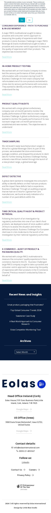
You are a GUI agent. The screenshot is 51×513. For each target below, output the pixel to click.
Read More (7, 57)
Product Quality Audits (15, 103)
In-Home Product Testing (16, 66)
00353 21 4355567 (27, 451)
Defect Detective (11, 176)
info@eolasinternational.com (27, 447)
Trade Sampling (11, 141)
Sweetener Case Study (25, 316)
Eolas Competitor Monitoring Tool (25, 329)
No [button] (29, 20)
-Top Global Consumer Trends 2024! (25, 310)
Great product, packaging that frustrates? (25, 304)
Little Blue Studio (30, 508)
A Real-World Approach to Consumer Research (25, 322)
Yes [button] (22, 20)
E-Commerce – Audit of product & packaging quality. (20, 250)
